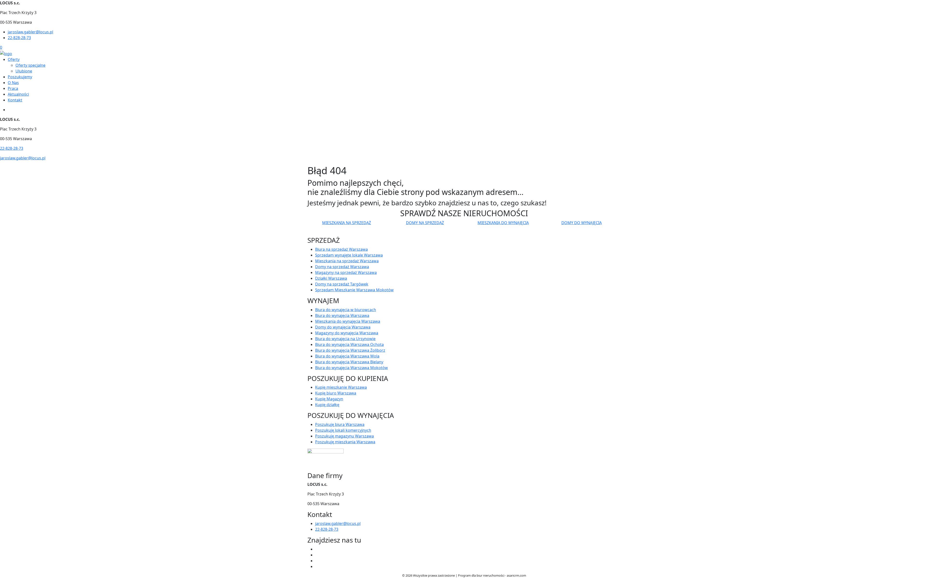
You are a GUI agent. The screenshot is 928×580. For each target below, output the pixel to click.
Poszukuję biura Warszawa (339, 424)
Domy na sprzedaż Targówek (341, 284)
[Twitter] (317, 555)
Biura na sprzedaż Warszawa (341, 249)
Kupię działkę (327, 404)
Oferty (14, 59)
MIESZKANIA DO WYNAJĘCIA (503, 222)
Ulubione (23, 71)
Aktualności (18, 94)
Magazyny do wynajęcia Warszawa (346, 333)
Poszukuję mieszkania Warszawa (345, 441)
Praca (13, 88)
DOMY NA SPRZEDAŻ (425, 222)
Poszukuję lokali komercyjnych (343, 430)
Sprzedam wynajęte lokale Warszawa (349, 255)
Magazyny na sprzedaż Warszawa (346, 272)
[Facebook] (317, 549)
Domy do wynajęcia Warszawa (342, 327)
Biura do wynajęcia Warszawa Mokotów (351, 367)
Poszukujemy (20, 76)
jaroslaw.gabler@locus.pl (30, 32)
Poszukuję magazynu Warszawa (344, 436)
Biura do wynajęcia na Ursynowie (345, 338)
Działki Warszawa (331, 278)
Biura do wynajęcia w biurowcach (345, 309)
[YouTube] (317, 560)
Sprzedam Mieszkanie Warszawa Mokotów (354, 290)
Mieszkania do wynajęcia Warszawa (347, 321)
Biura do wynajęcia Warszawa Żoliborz (350, 350)
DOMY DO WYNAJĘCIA (581, 222)
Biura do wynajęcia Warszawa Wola (347, 356)
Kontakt (15, 100)
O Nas (13, 82)
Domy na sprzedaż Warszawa (342, 266)
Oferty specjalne (30, 65)
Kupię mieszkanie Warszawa (341, 387)
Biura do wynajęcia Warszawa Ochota (349, 344)
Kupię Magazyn (329, 398)
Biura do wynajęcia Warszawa (342, 315)
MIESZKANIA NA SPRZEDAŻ (346, 222)
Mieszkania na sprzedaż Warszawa (347, 261)
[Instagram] (317, 566)
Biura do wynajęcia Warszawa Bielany (349, 362)
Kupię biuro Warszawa (335, 393)
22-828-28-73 (19, 37)
